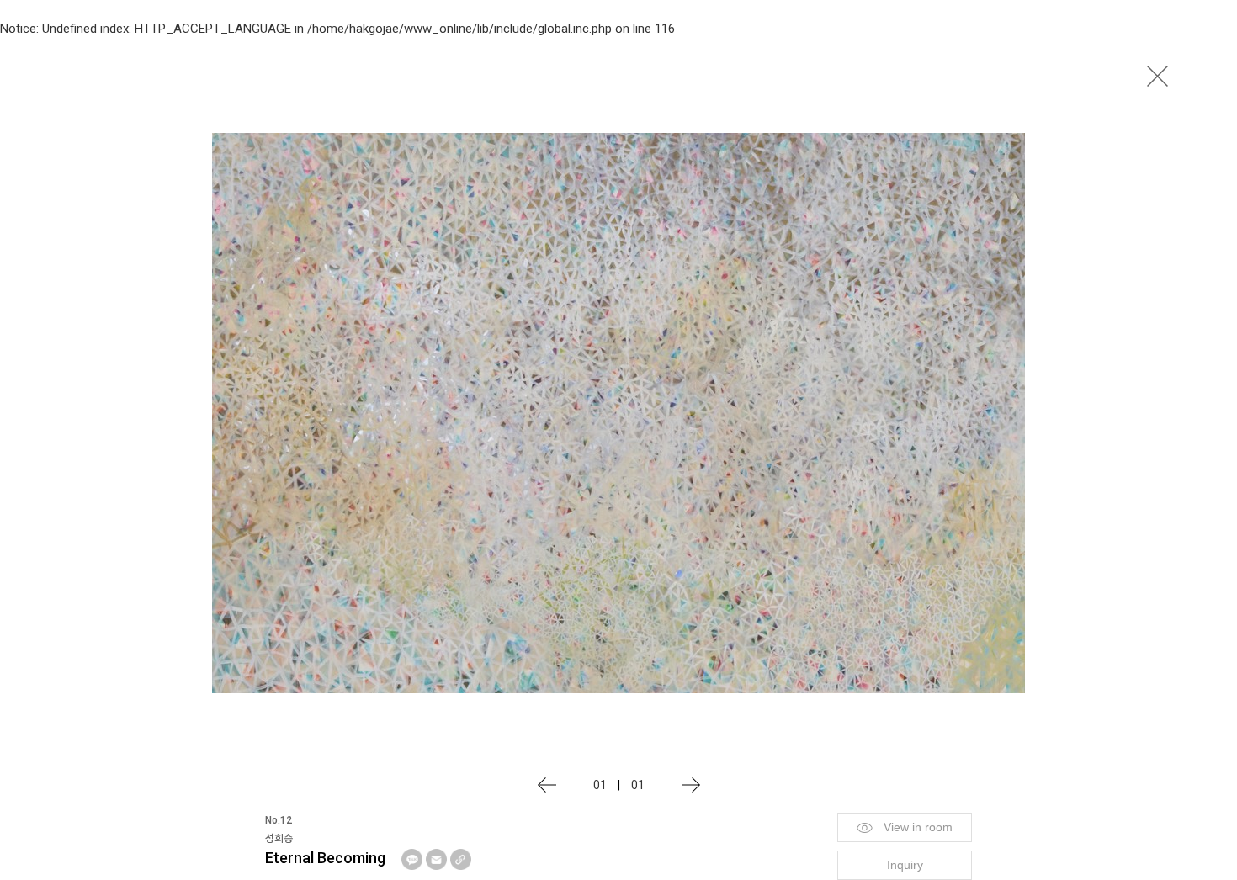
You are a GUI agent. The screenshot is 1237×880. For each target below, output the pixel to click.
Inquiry (905, 865)
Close (1157, 76)
